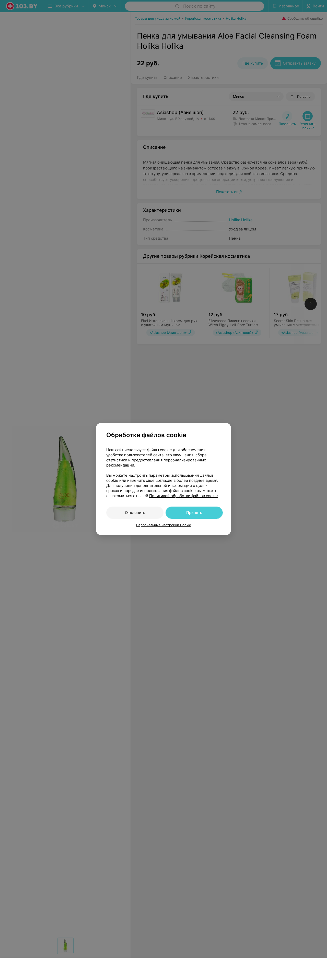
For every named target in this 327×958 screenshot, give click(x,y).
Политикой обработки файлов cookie (183, 495)
